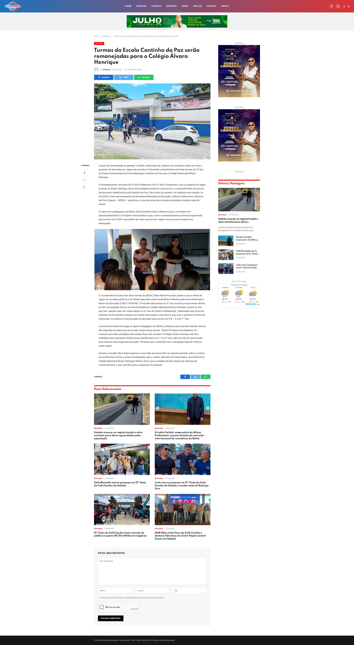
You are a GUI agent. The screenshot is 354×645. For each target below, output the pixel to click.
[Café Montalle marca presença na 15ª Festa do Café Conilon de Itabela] (122, 459)
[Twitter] (84, 180)
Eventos (156, 6)
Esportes (171, 6)
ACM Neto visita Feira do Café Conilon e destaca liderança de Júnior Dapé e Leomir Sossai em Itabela (180, 536)
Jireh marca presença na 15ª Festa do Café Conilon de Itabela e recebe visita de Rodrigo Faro (182, 485)
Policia (197, 6)
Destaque (99, 43)
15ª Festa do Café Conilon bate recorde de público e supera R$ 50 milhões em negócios (120, 534)
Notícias (141, 6)
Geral (185, 6)
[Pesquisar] (348, 6)
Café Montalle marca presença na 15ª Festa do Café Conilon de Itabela (120, 484)
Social (225, 6)
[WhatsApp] (84, 187)
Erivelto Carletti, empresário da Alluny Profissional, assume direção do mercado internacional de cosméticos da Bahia (179, 435)
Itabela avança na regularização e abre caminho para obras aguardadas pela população (118, 435)
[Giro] (12, 6)
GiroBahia (106, 70)
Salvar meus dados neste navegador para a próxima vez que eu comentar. (132, 598)
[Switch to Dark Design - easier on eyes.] (344, 6)
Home (128, 6)
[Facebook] (84, 173)
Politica (211, 6)
